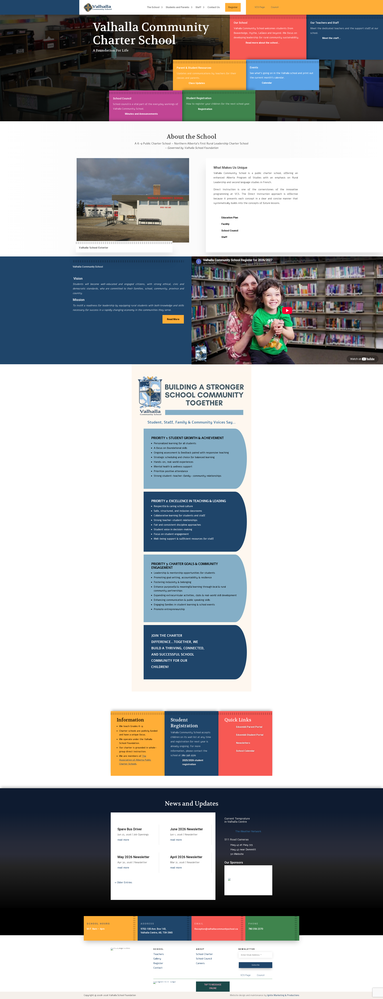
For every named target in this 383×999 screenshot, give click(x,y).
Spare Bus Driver (129, 829)
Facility (225, 224)
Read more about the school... (262, 42)
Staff (224, 237)
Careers (200, 963)
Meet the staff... (331, 38)
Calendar (267, 82)
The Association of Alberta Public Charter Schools (135, 759)
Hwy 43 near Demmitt (243, 849)
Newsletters (243, 743)
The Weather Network (248, 831)
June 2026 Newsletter (186, 829)
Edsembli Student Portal (249, 734)
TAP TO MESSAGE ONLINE (212, 986)
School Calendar (245, 750)
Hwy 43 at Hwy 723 (241, 845)
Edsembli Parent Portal (249, 726)
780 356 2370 (188, 755)
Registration (205, 109)
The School (153, 7)
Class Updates (197, 83)
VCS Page (260, 7)
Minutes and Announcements (141, 113)
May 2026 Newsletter (133, 857)
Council (275, 7)
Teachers (158, 954)
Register (233, 7)
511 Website (237, 854)
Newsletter (140, 862)
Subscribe (255, 965)
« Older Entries (123, 882)
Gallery (157, 958)
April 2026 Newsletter (186, 857)
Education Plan (229, 217)
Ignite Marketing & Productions (283, 995)
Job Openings (141, 834)
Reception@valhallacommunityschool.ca (216, 929)
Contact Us (214, 7)
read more (123, 840)
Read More (173, 319)
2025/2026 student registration (192, 762)
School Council (229, 230)
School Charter (204, 954)
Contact (157, 968)
